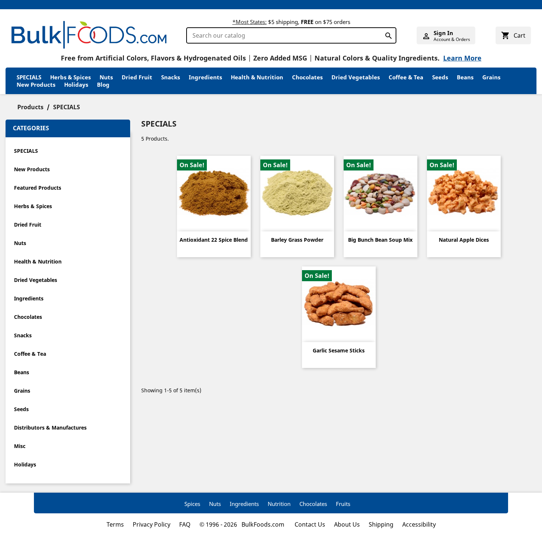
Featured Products (37, 187)
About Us (347, 524)
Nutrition (279, 503)
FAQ (185, 524)
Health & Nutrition (257, 77)
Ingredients (205, 77)
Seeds (440, 77)
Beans (465, 77)
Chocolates (307, 77)
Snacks (170, 77)
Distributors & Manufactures (50, 427)
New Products (36, 84)
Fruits (343, 503)
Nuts (106, 77)
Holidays (76, 84)
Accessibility (419, 524)
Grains (491, 77)
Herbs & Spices (70, 77)
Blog (103, 84)
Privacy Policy (151, 524)
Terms (115, 524)
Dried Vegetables (355, 77)
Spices (192, 503)
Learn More (462, 58)
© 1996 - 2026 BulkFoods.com (242, 524)
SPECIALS (29, 77)
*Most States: (249, 21)
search (386, 34)
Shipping (381, 524)
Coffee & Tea (406, 77)
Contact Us (310, 524)
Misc (19, 445)
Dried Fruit (137, 77)
